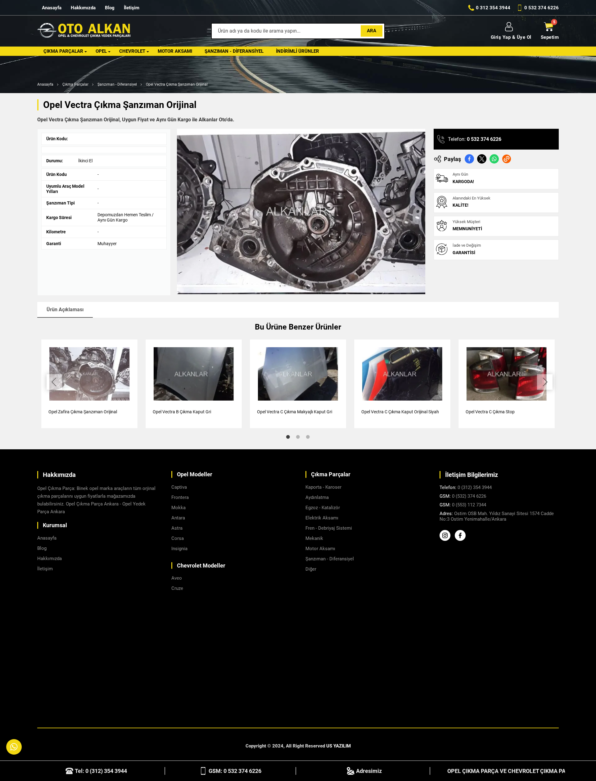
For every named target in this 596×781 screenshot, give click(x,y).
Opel (101, 51)
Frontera (180, 497)
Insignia (179, 548)
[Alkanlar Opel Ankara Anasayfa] (83, 31)
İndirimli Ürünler (297, 51)
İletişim (131, 8)
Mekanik (314, 538)
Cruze (177, 588)
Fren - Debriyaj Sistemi (328, 528)
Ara (371, 31)
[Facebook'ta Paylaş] (469, 159)
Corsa (177, 538)
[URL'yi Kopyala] (506, 159)
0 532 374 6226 (484, 139)
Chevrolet (132, 51)
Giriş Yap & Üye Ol (511, 37)
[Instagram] (447, 539)
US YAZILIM (338, 746)
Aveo (176, 578)
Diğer (310, 569)
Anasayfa (51, 8)
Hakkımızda (83, 8)
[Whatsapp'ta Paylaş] (494, 159)
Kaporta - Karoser (323, 487)
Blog (110, 8)
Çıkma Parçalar (63, 51)
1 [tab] (288, 437)
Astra (177, 528)
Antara (178, 518)
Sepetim (550, 37)
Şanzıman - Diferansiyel (234, 51)
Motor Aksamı (175, 51)
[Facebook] (462, 539)
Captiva (179, 487)
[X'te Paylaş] (481, 159)
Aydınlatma (317, 497)
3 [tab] (308, 437)
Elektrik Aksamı (321, 518)
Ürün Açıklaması (65, 309)
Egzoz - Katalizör (322, 507)
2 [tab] (298, 437)
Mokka (178, 507)
